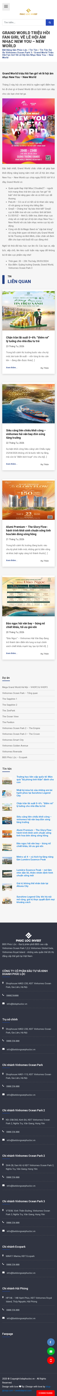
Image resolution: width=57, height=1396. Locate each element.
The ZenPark (8, 710)
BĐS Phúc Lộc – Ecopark (14, 757)
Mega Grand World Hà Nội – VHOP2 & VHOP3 (25, 687)
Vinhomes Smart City (13, 740)
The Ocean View (10, 716)
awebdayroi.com (23, 1390)
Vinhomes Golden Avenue (15, 745)
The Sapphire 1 (9, 699)
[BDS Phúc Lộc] (50, 1342)
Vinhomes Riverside (12, 751)
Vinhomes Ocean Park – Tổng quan (20, 693)
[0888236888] (51, 1360)
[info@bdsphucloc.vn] (51, 1351)
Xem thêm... (12, 367)
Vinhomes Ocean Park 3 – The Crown (21, 734)
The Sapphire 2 (9, 704)
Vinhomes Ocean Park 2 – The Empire (21, 728)
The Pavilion (8, 722)
